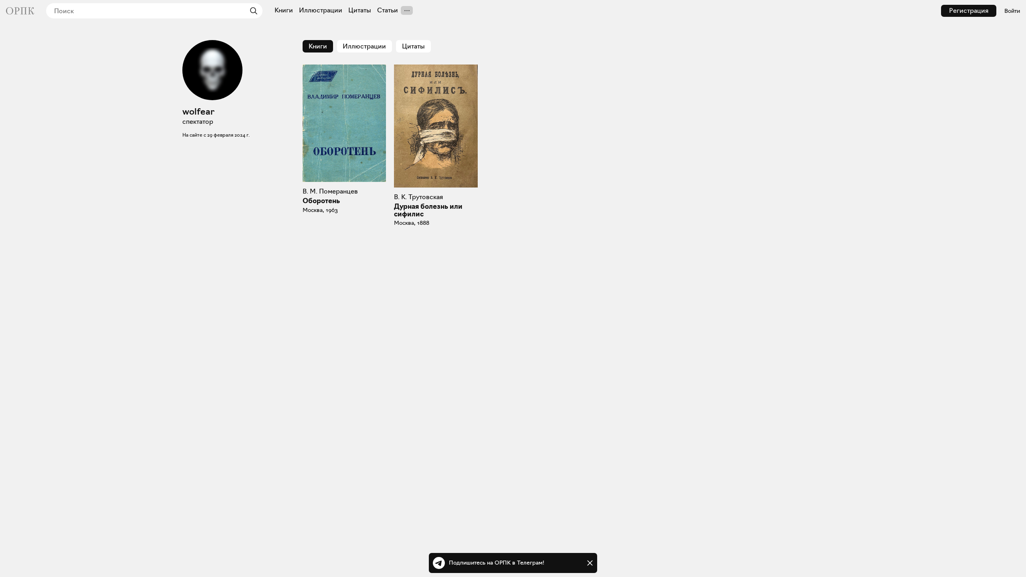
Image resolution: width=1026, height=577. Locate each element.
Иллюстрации (320, 10)
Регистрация (968, 10)
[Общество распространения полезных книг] (20, 11)
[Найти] (252, 11)
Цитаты (359, 10)
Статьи (387, 10)
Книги (284, 10)
